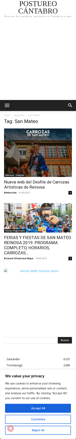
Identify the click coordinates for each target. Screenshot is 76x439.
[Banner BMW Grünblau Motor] (38, 303)
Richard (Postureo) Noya (18, 258)
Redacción (10, 192)
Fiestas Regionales (15, 230)
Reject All (38, 430)
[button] (70, 105)
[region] (38, 404)
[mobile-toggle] (6, 105)
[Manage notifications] (10, 428)
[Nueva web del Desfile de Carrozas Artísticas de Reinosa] (38, 152)
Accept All (38, 408)
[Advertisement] (38, 60)
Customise (38, 419)
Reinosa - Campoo (14, 175)
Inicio (7, 115)
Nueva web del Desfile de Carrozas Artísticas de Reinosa (36, 185)
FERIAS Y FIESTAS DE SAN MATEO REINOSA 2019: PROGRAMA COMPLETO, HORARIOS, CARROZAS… (37, 245)
